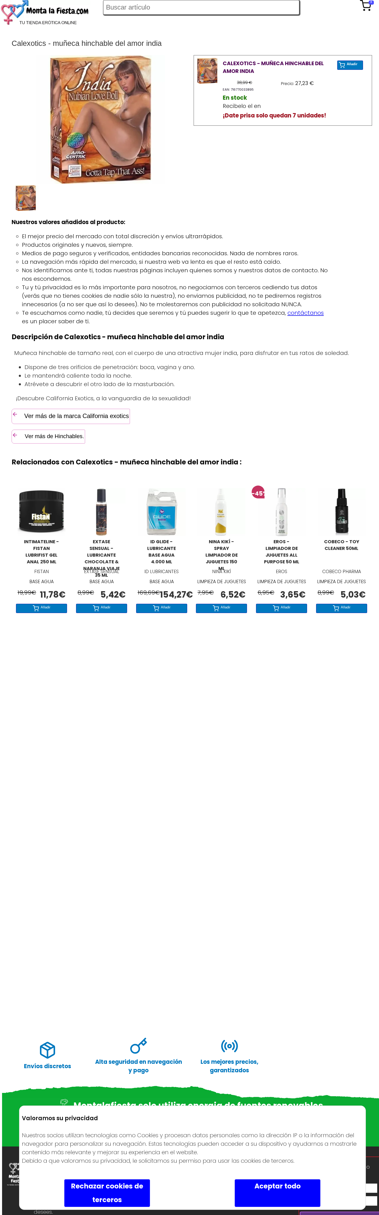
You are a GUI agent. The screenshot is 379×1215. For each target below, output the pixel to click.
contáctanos (305, 313)
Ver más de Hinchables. (53, 436)
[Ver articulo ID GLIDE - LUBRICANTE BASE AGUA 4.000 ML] (162, 534)
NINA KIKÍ (221, 571)
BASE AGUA (41, 582)
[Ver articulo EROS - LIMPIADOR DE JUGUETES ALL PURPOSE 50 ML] (282, 534)
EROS (281, 571)
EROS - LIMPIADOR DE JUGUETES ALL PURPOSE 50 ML (281, 552)
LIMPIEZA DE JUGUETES (221, 582)
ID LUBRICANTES (161, 571)
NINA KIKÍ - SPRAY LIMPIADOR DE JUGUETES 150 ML (221, 552)
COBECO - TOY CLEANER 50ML (341, 545)
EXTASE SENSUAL (101, 571)
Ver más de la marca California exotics (76, 415)
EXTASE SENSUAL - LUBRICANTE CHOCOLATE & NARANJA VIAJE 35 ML (101, 552)
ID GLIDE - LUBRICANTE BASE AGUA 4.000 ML (161, 552)
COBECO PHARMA (341, 571)
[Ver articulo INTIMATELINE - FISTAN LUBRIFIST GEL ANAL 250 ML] (41, 534)
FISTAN (41, 571)
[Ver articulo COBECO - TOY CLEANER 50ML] (342, 534)
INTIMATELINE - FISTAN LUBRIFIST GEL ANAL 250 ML (41, 552)
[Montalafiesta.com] (51, 13)
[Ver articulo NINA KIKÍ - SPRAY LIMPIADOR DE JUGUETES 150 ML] (221, 534)
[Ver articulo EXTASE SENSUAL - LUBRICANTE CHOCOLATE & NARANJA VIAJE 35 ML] (102, 534)
